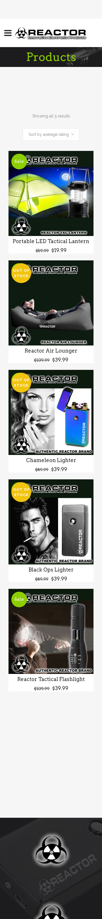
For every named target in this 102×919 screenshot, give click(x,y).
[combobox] (51, 134)
